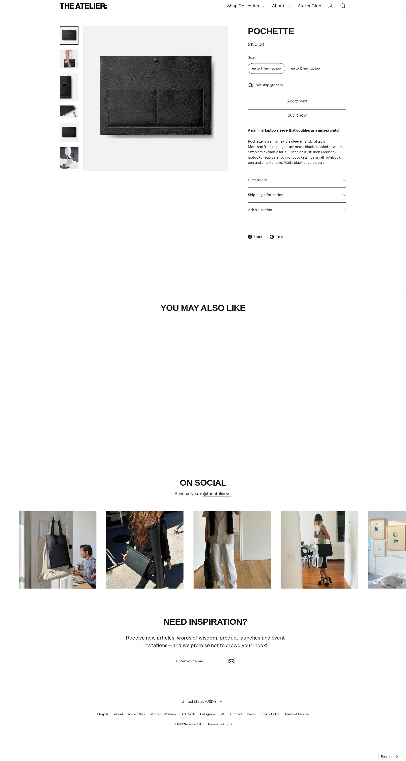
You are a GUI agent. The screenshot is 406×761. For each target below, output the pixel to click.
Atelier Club (309, 5)
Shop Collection (243, 5)
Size (251, 57)
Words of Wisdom (162, 714)
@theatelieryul (217, 494)
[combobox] (390, 756)
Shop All (103, 714)
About (118, 714)
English (386, 756)
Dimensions (258, 180)
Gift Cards (187, 714)
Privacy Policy (269, 714)
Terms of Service (296, 714)
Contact (236, 714)
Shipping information (265, 194)
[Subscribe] (230, 661)
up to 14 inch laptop (266, 68)
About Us (281, 5)
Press (251, 714)
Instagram (207, 714)
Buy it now (297, 115)
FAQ (222, 714)
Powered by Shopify (219, 724)
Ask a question (260, 209)
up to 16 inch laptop (305, 68)
